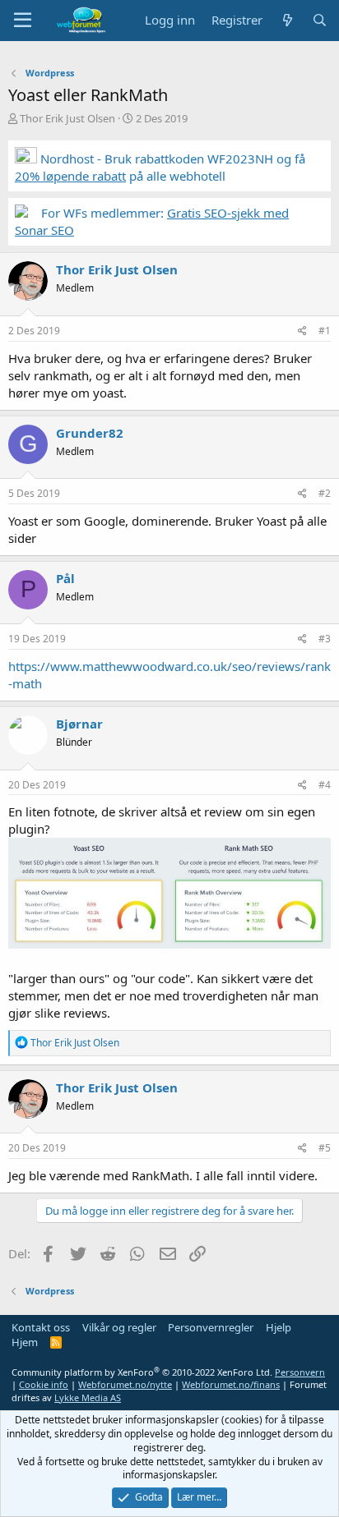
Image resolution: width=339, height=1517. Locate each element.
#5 (324, 1148)
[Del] (302, 331)
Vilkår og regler (119, 1327)
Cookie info (43, 1384)
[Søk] (320, 20)
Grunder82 (89, 433)
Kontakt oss (41, 1327)
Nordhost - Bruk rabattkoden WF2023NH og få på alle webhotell (160, 167)
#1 (324, 331)
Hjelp (278, 1327)
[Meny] (22, 20)
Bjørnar (79, 723)
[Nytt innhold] (287, 20)
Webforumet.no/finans (231, 1384)
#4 (324, 785)
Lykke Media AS (87, 1397)
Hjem (25, 1342)
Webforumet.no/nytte (125, 1384)
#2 (324, 493)
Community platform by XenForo (142, 1372)
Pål (65, 578)
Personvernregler (210, 1327)
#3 (324, 639)
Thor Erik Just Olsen (67, 118)
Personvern (300, 1372)
